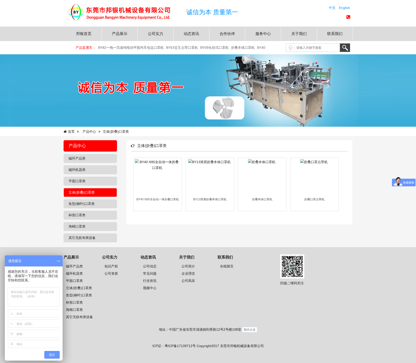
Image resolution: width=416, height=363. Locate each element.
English (344, 8)
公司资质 (111, 273)
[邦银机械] (124, 20)
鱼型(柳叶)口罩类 (79, 295)
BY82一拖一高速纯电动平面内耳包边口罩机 (131, 47)
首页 (71, 131)
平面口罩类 (74, 281)
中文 (332, 8)
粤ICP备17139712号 (180, 346)
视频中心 (149, 288)
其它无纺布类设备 (79, 317)
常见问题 (149, 273)
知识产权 (111, 266)
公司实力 (155, 34)
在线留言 (227, 266)
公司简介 (188, 266)
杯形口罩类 (74, 302)
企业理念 (188, 273)
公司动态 (149, 266)
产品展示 (119, 34)
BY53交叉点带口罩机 (182, 47)
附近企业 (249, 329)
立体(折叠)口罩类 (79, 288)
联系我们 (335, 34)
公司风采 (188, 281)
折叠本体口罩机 (243, 47)
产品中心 (89, 131)
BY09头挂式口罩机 (214, 47)
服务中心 (263, 34)
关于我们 (299, 34)
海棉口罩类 (74, 310)
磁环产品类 (74, 266)
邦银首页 (83, 34)
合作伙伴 (227, 34)
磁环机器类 (74, 273)
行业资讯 (149, 281)
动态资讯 (191, 34)
